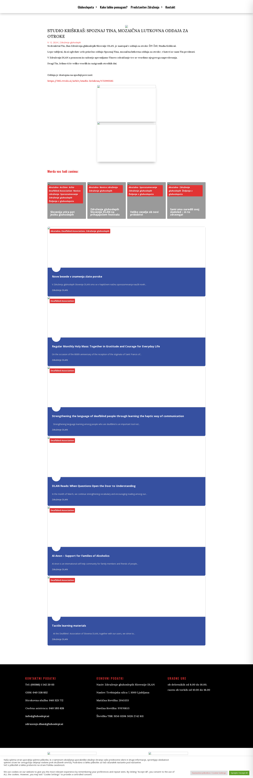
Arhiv (71, 187)
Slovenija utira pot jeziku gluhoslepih (62, 213)
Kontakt (170, 7)
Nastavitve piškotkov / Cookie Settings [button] (209, 773)
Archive (64, 187)
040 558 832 (40, 692)
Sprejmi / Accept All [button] (239, 773)
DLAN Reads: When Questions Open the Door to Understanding (94, 486)
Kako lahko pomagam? (114, 7)
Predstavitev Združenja (145, 7)
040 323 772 (56, 700)
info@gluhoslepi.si (37, 716)
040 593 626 (56, 708)
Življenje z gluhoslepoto (61, 201)
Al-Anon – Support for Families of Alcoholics (80, 555)
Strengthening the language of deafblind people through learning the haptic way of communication (118, 416)
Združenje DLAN (60, 290)
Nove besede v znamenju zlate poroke (77, 276)
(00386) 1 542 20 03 (42, 684)
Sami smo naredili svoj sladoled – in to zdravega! (184, 212)
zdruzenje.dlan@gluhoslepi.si (44, 724)
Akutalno (54, 187)
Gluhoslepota (86, 7)
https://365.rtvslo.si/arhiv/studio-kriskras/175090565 (80, 80)
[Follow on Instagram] (113, 729)
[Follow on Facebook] (101, 729)
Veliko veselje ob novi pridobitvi (144, 213)
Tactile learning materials (69, 625)
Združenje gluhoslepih (70, 42)
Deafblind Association (60, 190)
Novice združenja (109, 187)
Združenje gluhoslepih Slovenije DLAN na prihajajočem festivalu (105, 212)
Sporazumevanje (69, 194)
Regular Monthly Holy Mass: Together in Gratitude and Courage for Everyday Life (106, 346)
